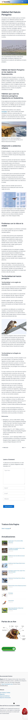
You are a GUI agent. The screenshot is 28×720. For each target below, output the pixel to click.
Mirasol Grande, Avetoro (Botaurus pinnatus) (17, 585)
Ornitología (10, 593)
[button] (26, 2)
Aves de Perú (11, 600)
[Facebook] (14, 703)
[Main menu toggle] (22, 1)
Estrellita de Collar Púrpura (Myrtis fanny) (16, 563)
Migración (2, 694)
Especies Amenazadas (5, 697)
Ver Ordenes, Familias (5, 692)
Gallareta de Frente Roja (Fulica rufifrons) (16, 578)
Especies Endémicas (5, 696)
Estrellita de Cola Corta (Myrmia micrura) (16, 555)
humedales (4, 111)
